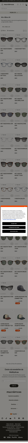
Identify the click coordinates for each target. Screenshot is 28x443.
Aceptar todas (14, 223)
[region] (14, 221)
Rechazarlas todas (14, 231)
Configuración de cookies (14, 227)
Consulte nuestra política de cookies (9, 219)
